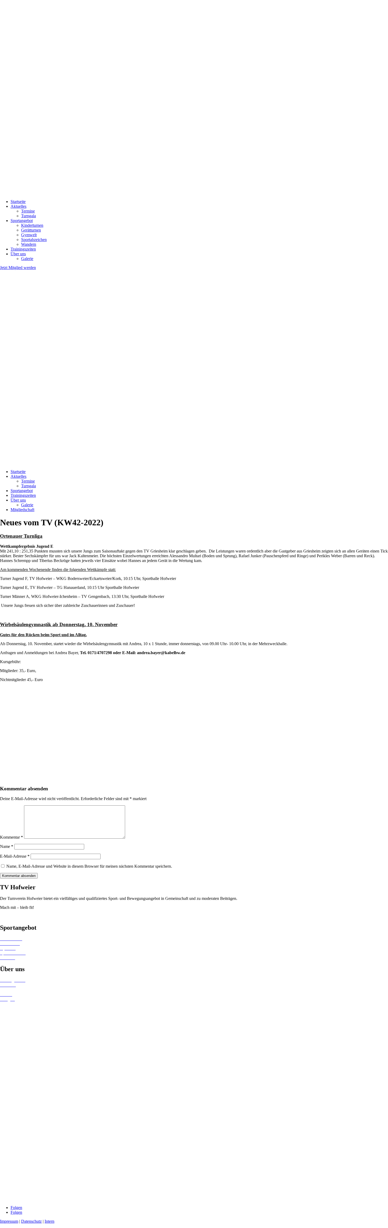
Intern (49, 1221)
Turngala (28, 216)
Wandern (28, 244)
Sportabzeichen (34, 239)
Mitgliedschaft (22, 509)
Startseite (18, 201)
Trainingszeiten (23, 249)
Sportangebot (22, 220)
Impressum (9, 1221)
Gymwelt (29, 235)
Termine (28, 211)
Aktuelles (18, 206)
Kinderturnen (32, 225)
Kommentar (11, 837)
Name (6, 846)
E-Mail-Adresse (15, 856)
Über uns (18, 254)
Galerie (27, 258)
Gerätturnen (31, 230)
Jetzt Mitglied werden (18, 267)
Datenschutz (31, 1221)
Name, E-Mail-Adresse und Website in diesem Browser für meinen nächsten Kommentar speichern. (89, 866)
